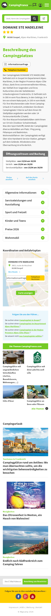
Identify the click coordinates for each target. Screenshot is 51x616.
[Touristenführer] (35, 5)
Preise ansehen (9, 178)
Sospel (20, 268)
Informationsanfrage (18, 64)
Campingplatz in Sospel (29, 320)
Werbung (30, 607)
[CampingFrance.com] (25, 5)
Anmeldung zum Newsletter (35, 581)
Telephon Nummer (35, 278)
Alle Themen (38, 408)
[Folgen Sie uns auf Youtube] (32, 596)
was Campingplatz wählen (30, 336)
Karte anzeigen (25, 292)
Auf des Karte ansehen (32, 178)
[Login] (41, 5)
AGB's (22, 607)
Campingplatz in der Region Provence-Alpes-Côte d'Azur (24, 331)
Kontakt (39, 607)
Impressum (13, 607)
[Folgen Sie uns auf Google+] (25, 596)
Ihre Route (13, 272)
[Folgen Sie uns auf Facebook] (18, 596)
